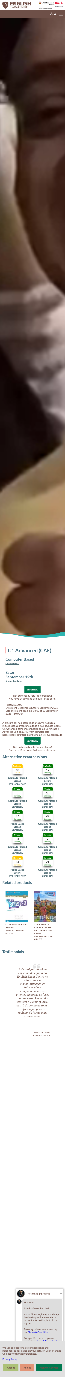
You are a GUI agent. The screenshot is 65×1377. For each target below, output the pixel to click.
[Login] (51, 14)
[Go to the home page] (17, 5)
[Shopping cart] (55, 14)
